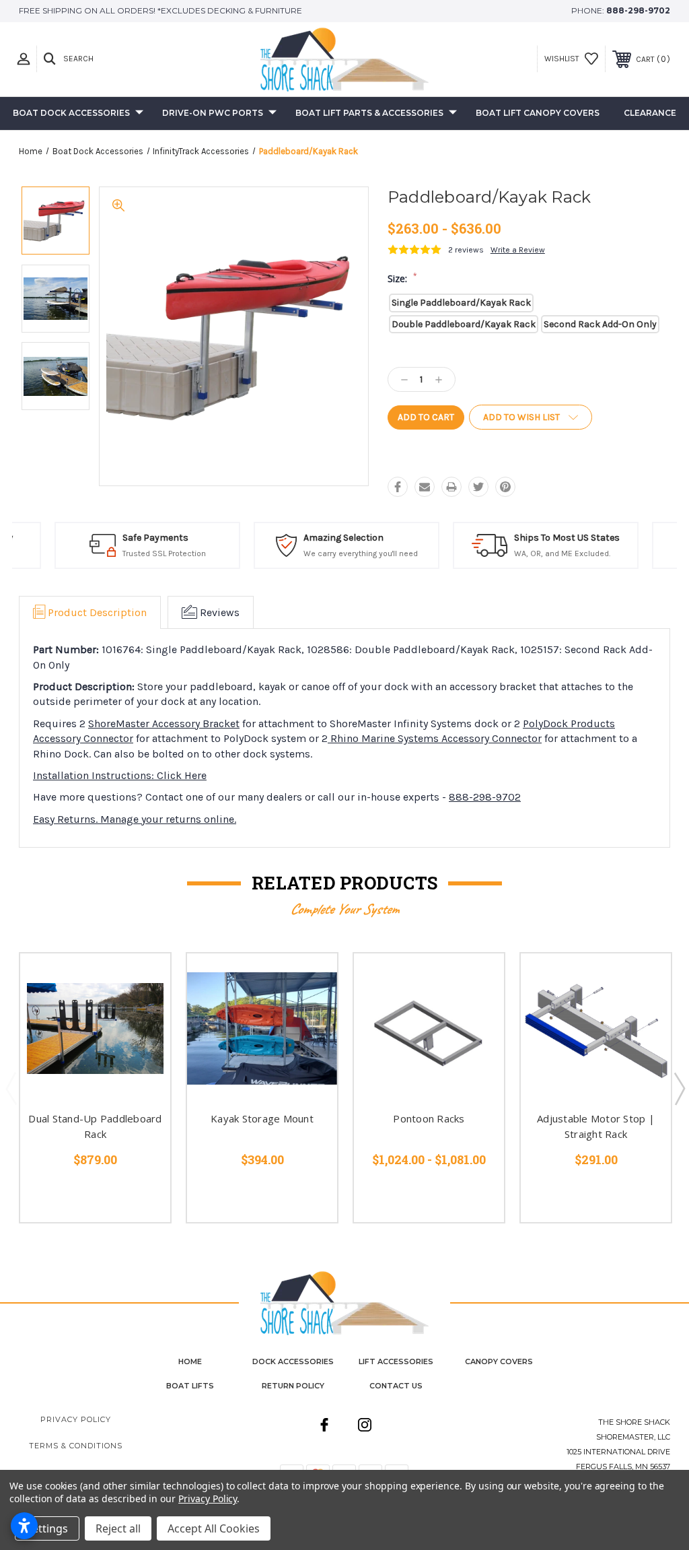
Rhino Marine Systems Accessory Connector (435, 738)
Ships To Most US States (565, 537)
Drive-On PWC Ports (212, 113)
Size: (402, 278)
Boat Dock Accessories (71, 113)
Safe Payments (153, 537)
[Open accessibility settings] (24, 1525)
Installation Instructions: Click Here (120, 775)
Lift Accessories (396, 1361)
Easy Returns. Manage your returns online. (134, 819)
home (190, 1361)
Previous (10, 1088)
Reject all (118, 1528)
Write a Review (518, 250)
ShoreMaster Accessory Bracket (164, 723)
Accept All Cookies (214, 1528)
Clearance (650, 113)
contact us (396, 1385)
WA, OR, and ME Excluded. (560, 553)
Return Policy (293, 1385)
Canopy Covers (499, 1361)
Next (679, 1088)
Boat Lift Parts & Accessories (369, 113)
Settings (47, 1528)
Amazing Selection (341, 537)
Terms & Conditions (75, 1445)
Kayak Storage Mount (262, 1118)
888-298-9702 (638, 10)
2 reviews (466, 250)
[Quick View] (143, 979)
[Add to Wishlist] (143, 1012)
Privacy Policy (75, 1419)
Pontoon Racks (428, 1118)
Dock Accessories (293, 1361)
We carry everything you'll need (358, 553)
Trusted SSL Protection (162, 553)
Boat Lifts (190, 1385)
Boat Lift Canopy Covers (538, 113)
